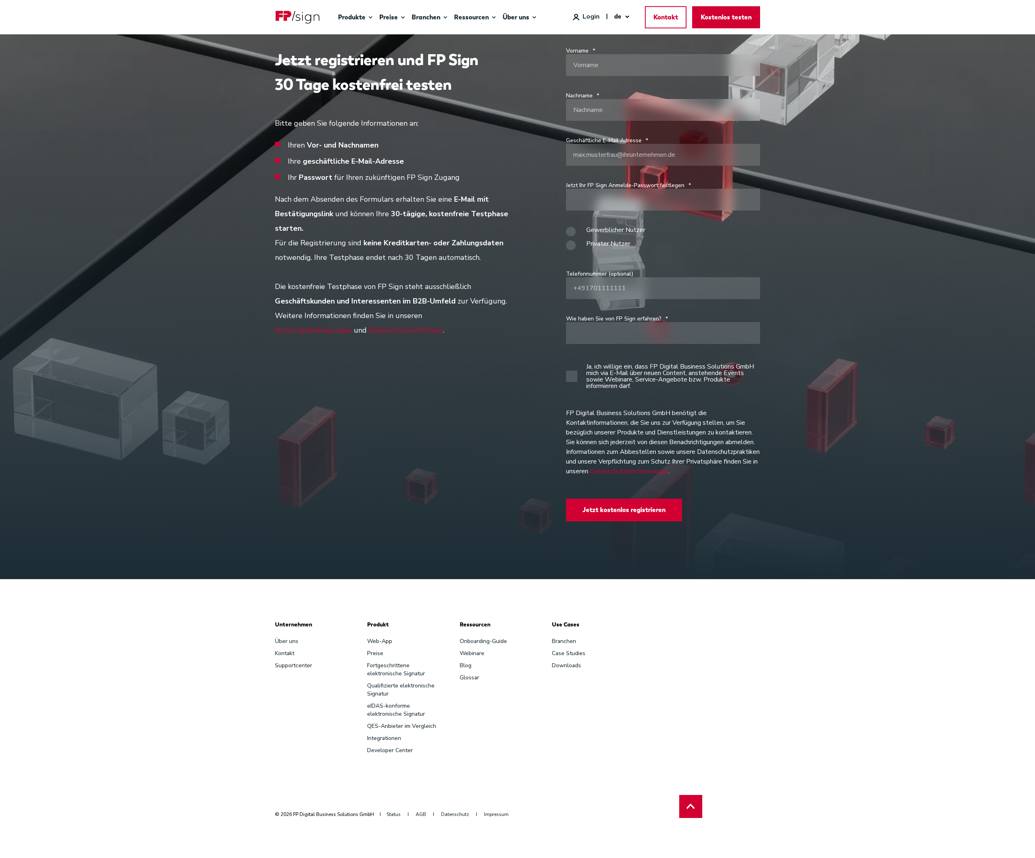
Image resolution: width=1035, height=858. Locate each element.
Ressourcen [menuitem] (475, 625)
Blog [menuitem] (465, 665)
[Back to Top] (690, 806)
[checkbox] (663, 240)
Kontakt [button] (665, 17)
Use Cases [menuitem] (565, 625)
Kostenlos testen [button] (726, 17)
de (617, 16)
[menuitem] (370, 17)
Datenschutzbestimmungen (629, 471)
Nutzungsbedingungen (313, 330)
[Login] (586, 16)
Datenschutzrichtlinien (406, 330)
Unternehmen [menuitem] (293, 625)
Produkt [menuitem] (378, 625)
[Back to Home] (298, 17)
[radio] (663, 233)
